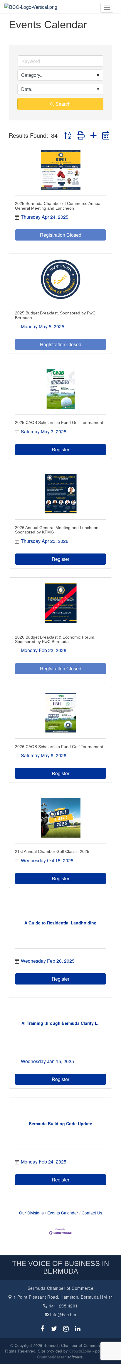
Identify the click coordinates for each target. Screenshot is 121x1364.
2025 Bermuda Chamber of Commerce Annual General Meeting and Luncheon (58, 205)
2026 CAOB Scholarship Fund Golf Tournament (59, 746)
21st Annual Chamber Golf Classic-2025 (52, 851)
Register (60, 449)
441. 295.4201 (63, 1306)
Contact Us (92, 1213)
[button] (67, 135)
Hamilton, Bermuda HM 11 (63, 1297)
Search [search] (63, 103)
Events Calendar (62, 1213)
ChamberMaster (51, 1357)
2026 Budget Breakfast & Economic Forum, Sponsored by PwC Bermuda (55, 639)
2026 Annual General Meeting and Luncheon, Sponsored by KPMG (57, 529)
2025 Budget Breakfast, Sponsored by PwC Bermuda (55, 315)
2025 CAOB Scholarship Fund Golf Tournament (59, 422)
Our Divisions (31, 1213)
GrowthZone (80, 1351)
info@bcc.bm (62, 1314)
